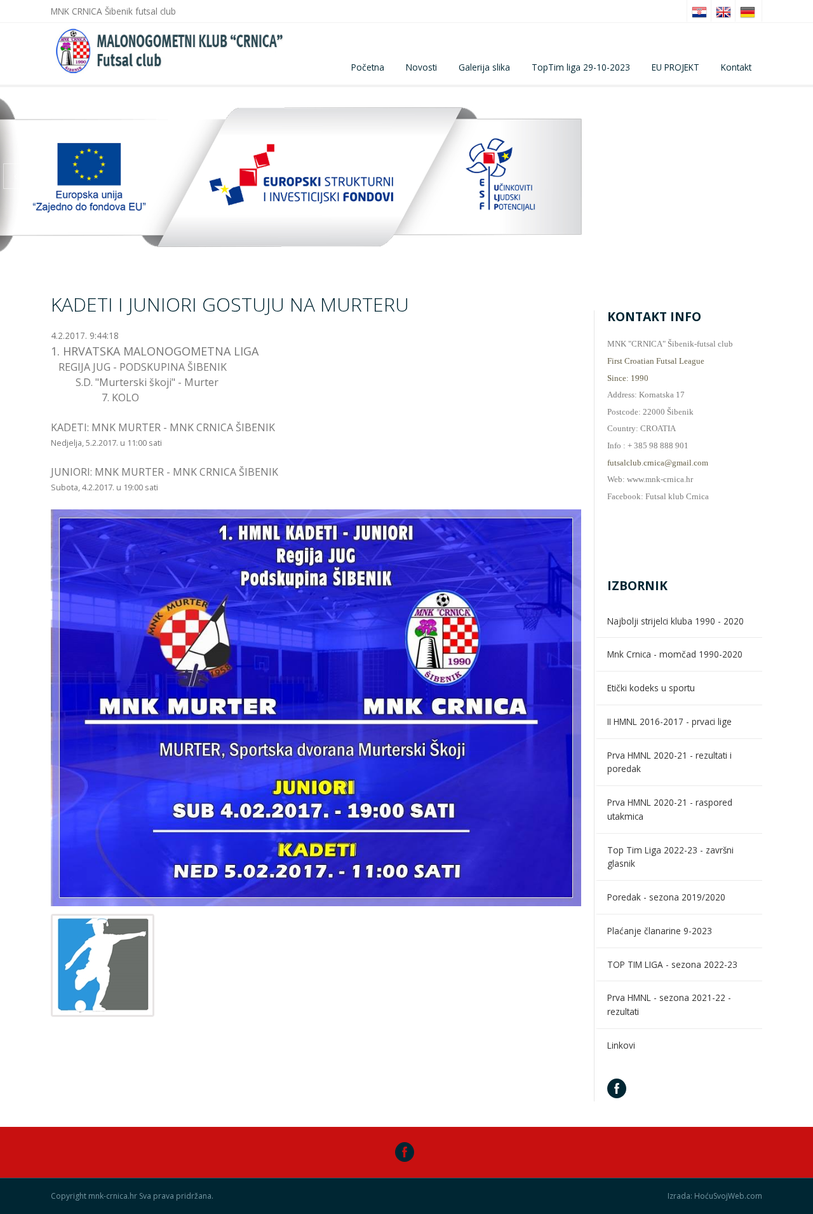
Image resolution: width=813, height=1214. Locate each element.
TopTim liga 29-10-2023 (581, 67)
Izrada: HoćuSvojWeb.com (715, 1196)
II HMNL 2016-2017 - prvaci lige (669, 721)
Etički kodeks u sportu (651, 688)
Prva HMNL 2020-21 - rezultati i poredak (669, 762)
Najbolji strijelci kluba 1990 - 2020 (675, 621)
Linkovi (621, 1045)
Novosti (421, 67)
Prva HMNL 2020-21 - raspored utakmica (669, 809)
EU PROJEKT (675, 67)
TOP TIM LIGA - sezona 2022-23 (672, 964)
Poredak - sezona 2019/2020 (666, 897)
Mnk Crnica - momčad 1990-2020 (674, 654)
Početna (367, 67)
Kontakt (736, 67)
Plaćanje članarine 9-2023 (659, 931)
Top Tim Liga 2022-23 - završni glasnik (670, 857)
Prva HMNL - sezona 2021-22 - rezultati (669, 1004)
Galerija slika (484, 67)
